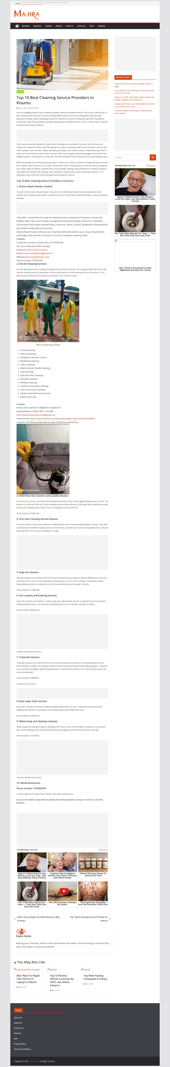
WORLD (59, 26)
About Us (18, 1017)
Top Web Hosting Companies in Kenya (95, 977)
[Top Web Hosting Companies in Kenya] (85, 969)
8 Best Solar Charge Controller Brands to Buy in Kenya (38, 919)
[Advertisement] (62, 135)
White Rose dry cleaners (26, 501)
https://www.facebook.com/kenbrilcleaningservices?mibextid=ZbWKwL (62, 418)
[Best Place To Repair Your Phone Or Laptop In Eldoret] (27, 969)
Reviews (25, 26)
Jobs (16, 1038)
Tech (91, 26)
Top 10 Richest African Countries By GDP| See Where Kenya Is (62, 980)
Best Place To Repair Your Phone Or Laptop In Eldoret (28, 979)
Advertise (18, 1023)
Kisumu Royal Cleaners (37, 249)
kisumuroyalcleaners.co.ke (37, 257)
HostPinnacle (88, 800)
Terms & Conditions (22, 1049)
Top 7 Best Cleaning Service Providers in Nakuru (89, 919)
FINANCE (101, 26)
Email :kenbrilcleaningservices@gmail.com (36, 415)
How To (69, 26)
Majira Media (34, 108)
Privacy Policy (20, 1044)
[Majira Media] (17, 26)
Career (48, 26)
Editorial (17, 1033)
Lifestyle (81, 26)
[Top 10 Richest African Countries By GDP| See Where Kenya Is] (52, 969)
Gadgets (37, 26)
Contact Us (18, 1028)
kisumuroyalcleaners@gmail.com (37, 253)
